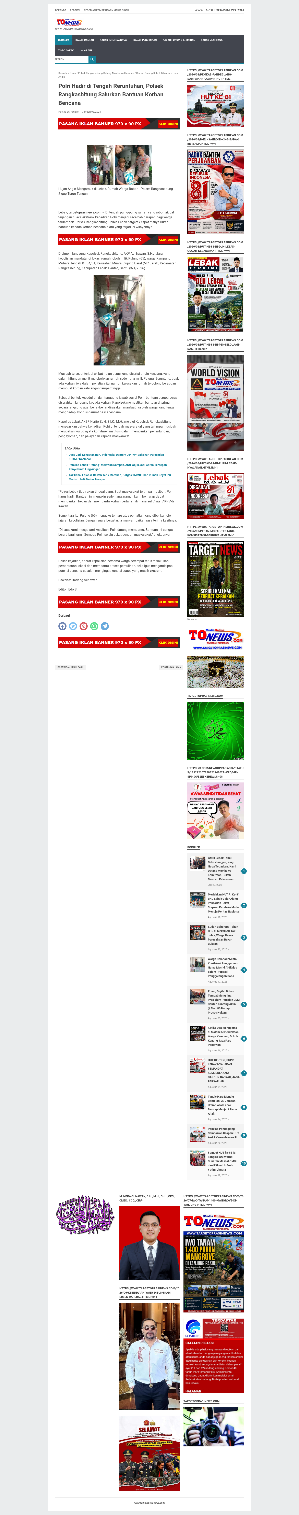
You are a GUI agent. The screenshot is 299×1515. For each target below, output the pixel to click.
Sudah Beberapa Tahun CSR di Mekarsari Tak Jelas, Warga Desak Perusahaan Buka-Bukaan (223, 935)
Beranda (60, 10)
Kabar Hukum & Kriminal (179, 40)
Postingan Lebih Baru (70, 667)
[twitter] (73, 626)
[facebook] (62, 626)
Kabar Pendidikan (145, 40)
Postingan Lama (171, 667)
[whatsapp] (94, 626)
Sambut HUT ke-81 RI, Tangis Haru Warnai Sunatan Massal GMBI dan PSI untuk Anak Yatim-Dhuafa (222, 1161)
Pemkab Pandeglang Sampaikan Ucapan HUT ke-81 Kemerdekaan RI (223, 1133)
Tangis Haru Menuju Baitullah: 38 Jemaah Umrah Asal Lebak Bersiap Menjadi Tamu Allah (222, 1105)
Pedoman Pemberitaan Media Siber (106, 10)
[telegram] (105, 626)
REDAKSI (75, 10)
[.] (74, 22)
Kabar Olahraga (212, 40)
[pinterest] (84, 626)
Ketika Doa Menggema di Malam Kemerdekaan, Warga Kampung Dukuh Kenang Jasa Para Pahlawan (223, 1036)
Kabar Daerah (84, 40)
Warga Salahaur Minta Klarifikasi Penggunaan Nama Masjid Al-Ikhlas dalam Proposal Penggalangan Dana (223, 967)
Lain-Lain (86, 50)
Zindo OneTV (66, 50)
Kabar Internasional (113, 40)
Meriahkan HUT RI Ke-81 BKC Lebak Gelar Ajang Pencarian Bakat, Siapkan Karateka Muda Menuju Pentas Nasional (224, 903)
